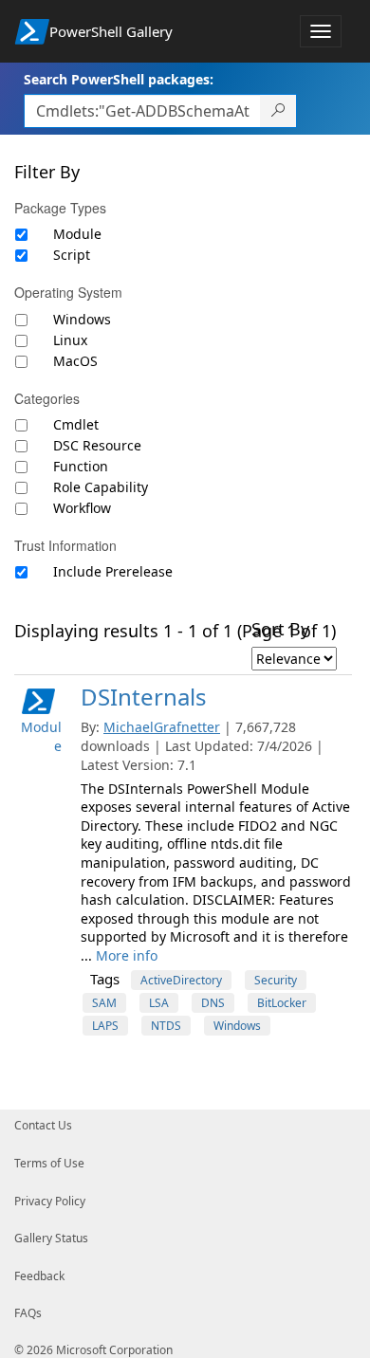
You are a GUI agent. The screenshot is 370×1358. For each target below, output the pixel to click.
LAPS (105, 1026)
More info (126, 955)
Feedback (39, 1276)
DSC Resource (97, 445)
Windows (82, 319)
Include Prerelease (113, 571)
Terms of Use (49, 1163)
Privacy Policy (49, 1201)
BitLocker (281, 1003)
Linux (70, 340)
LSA (159, 1003)
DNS (213, 1003)
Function (80, 466)
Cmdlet (76, 424)
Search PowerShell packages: (118, 79)
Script (71, 255)
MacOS (75, 361)
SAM (104, 1003)
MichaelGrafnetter (161, 727)
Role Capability (100, 487)
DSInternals (144, 696)
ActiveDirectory (181, 980)
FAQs (28, 1313)
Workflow (82, 508)
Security (275, 980)
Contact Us (43, 1125)
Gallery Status (51, 1238)
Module (77, 234)
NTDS (166, 1026)
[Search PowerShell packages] (278, 111)
